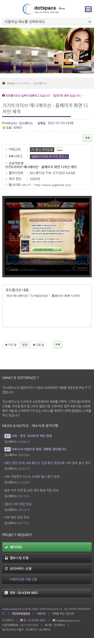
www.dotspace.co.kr (15, 609)
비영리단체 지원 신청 (22, 579)
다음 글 (39, 344)
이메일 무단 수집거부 (63, 613)
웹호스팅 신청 (18, 558)
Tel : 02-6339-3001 (34, 620)
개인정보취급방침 (21, 613)
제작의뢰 (15, 547)
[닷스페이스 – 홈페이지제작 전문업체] (43, 9)
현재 (24, 344)
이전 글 (12, 344)
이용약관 (41, 613)
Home (10, 83)
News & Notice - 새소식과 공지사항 (30, 425)
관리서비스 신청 (19, 568)
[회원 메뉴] (88, 9)
